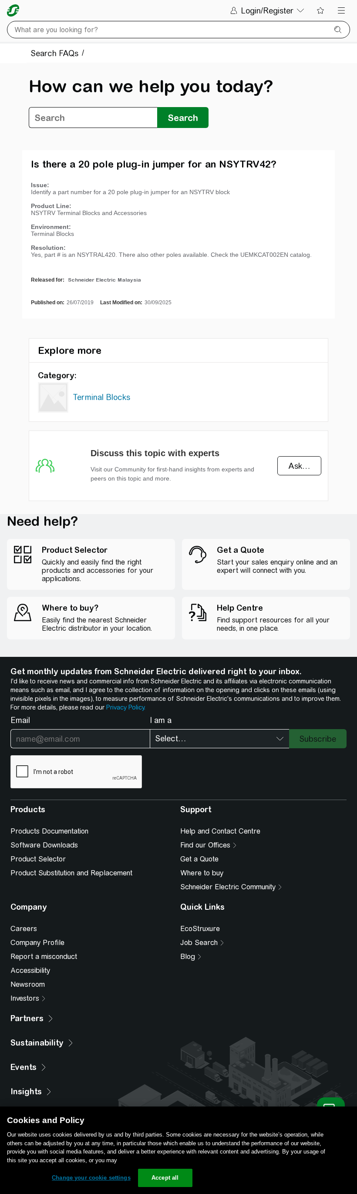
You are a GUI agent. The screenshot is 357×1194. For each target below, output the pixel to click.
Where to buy (201, 873)
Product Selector (38, 859)
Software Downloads (44, 845)
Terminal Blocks (101, 397)
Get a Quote (199, 859)
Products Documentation (49, 831)
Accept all (165, 1177)
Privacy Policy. (125, 707)
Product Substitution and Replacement (71, 873)
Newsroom (27, 984)
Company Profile (37, 942)
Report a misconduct (43, 956)
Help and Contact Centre (220, 831)
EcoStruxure (200, 929)
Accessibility (30, 970)
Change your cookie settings (91, 1177)
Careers (23, 929)
